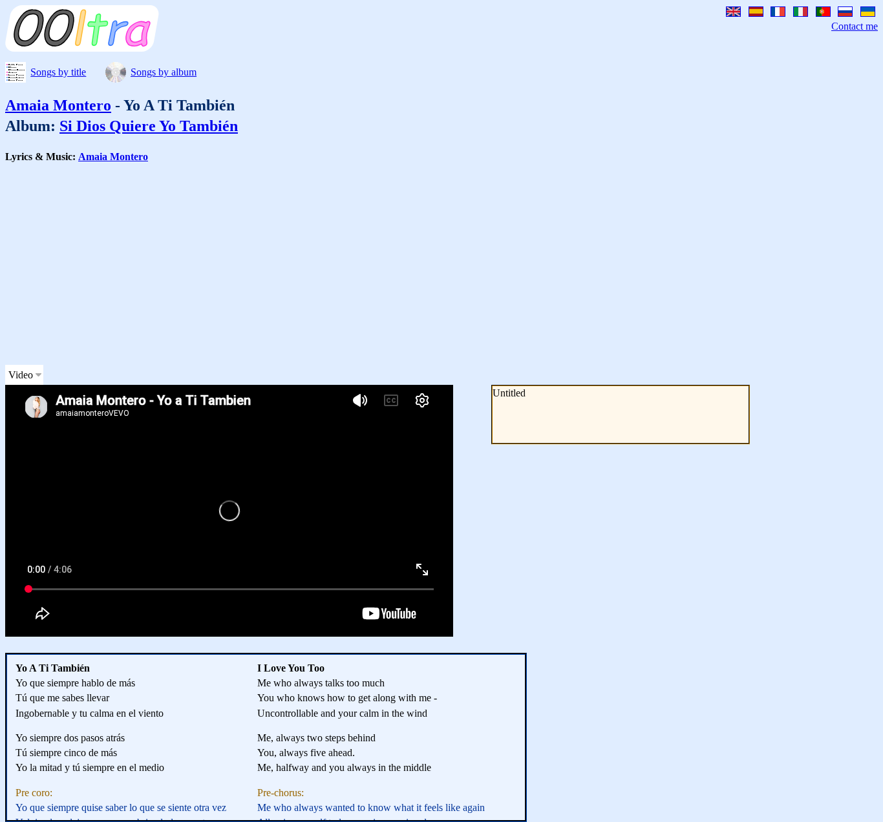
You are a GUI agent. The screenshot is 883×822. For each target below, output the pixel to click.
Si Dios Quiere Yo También (148, 126)
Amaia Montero (58, 105)
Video (20, 374)
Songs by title (58, 72)
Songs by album (164, 72)
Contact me (854, 26)
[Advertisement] (393, 264)
